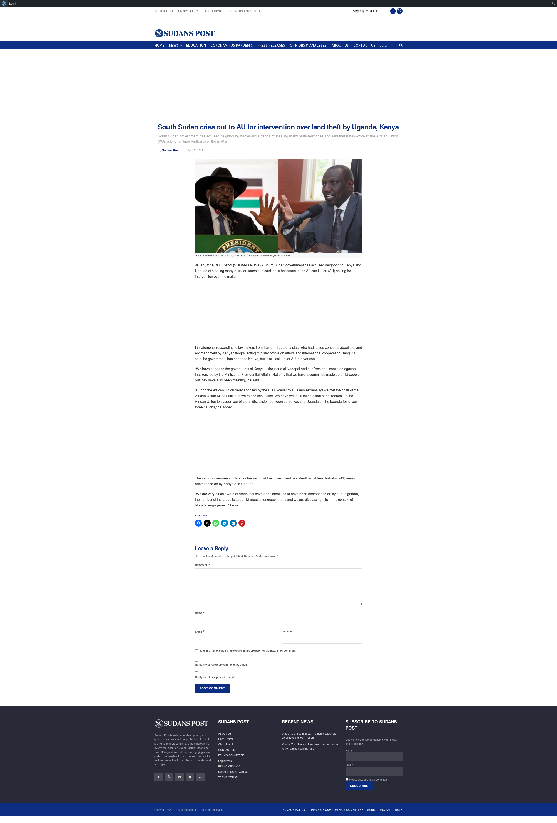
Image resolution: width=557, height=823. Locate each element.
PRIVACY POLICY (187, 11)
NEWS (174, 45)
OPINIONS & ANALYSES (308, 45)
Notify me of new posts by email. (215, 677)
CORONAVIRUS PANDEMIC (232, 45)
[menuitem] (4, 3)
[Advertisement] (278, 85)
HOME (159, 45)
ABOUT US (340, 45)
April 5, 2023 (195, 150)
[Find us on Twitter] (400, 10)
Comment (202, 565)
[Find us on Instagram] (179, 777)
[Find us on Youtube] (190, 777)
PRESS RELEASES (271, 45)
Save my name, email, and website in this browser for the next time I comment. (247, 650)
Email (200, 631)
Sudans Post (170, 150)
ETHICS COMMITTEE (213, 11)
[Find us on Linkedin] (200, 777)
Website (287, 631)
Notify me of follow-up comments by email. (221, 664)
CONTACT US (364, 45)
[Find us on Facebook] (393, 10)
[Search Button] (401, 45)
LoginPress (225, 761)
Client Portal (225, 739)
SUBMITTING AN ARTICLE (245, 11)
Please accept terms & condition (367, 779)
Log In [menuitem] (13, 3)
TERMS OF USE (164, 11)
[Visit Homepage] (184, 33)
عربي (384, 45)
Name (200, 613)
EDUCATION (196, 45)
